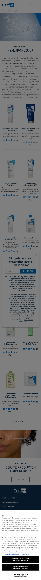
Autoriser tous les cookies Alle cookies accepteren (20, 559)
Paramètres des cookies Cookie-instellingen (20, 575)
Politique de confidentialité (11, 554)
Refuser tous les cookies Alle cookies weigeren (20, 567)
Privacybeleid (25, 554)
